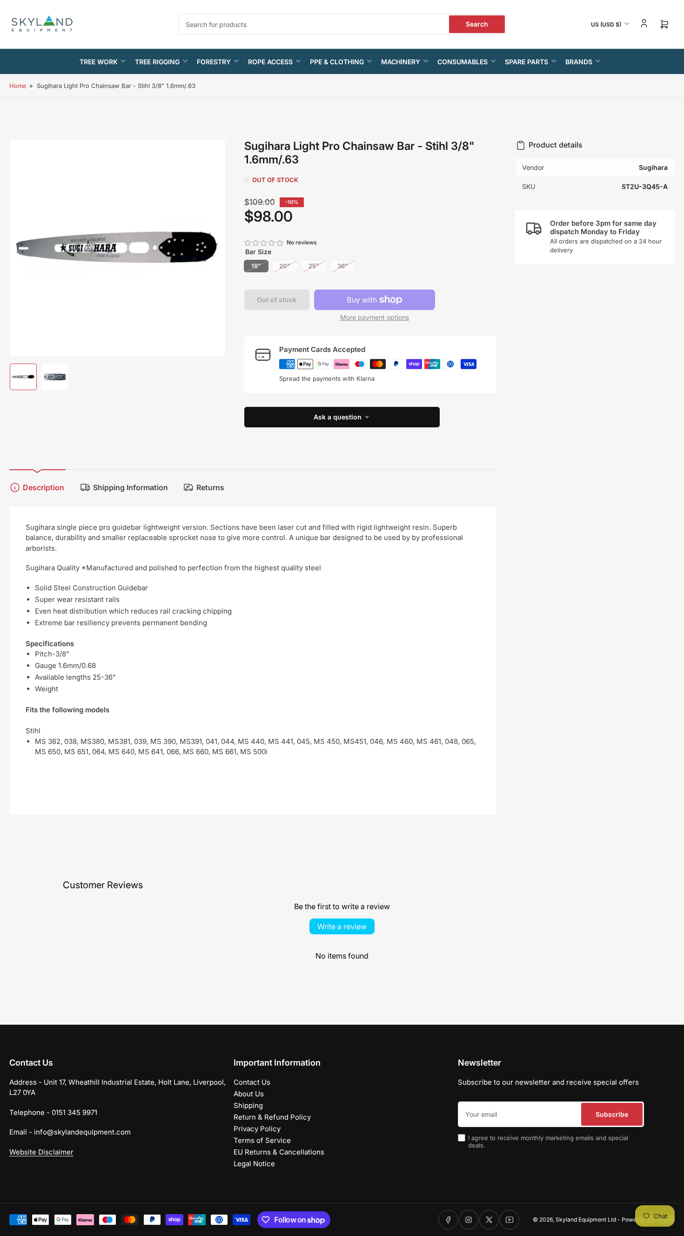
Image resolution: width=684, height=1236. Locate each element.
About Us (249, 1093)
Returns (210, 487)
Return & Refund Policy (272, 1117)
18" (256, 266)
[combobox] (342, 24)
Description (43, 487)
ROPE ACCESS (270, 62)
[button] (264, 243)
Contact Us (252, 1082)
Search (477, 24)
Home (18, 85)
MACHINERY (400, 62)
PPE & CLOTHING (337, 62)
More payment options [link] (374, 317)
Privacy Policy (257, 1128)
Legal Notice (254, 1163)
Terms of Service (262, 1140)
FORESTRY (214, 62)
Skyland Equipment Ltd (586, 1219)
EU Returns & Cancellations (279, 1152)
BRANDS (578, 62)
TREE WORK (99, 62)
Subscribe (612, 1114)
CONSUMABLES (462, 62)
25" (313, 266)
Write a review (342, 926)
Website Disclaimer (41, 1152)
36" (342, 266)
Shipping (248, 1105)
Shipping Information (130, 487)
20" (284, 266)
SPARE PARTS (526, 62)
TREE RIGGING (157, 62)
